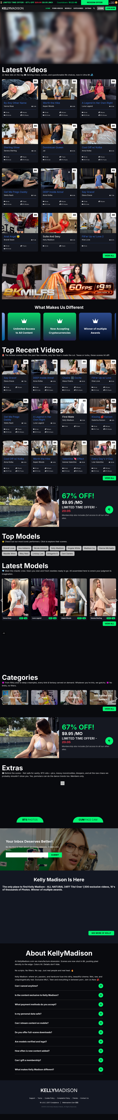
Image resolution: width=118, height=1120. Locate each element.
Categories (78, 8)
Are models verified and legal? (31, 1041)
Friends (75, 1098)
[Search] (94, 8)
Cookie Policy (50, 1098)
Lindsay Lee (37, 553)
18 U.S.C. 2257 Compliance (49, 1103)
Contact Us (84, 1098)
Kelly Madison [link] (48, 240)
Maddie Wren (9, 553)
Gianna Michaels (106, 548)
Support (32, 1098)
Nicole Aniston (40, 548)
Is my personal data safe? (28, 1013)
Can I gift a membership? (28, 1060)
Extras (88, 8)
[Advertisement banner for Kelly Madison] (59, 281)
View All (109, 256)
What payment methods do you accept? (35, 1004)
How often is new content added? (32, 1051)
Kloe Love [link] (86, 240)
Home (48, 8)
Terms (40, 1098)
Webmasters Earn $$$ (70, 1103)
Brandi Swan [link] (9, 240)
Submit (55, 855)
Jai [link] (44, 151)
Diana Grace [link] (87, 195)
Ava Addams (24, 548)
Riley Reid (24, 553)
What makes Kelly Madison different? (34, 1069)
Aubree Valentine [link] (69, 462)
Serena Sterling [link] (10, 151)
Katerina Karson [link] (98, 420)
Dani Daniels (67, 553)
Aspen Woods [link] (48, 106)
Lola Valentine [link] (97, 462)
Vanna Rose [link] (9, 106)
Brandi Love (8, 548)
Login (100, 8)
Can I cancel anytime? (26, 986)
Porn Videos (57, 8)
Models (68, 8)
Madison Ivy (89, 548)
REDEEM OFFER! (95, 2)
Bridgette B (52, 553)
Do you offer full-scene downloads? (33, 1032)
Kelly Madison (57, 548)
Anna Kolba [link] (86, 151)
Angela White (74, 548)
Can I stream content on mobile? (31, 1023)
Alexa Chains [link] (67, 381)
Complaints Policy (63, 1098)
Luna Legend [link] (87, 106)
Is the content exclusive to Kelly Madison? (37, 995)
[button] (116, 600)
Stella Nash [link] (8, 195)
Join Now (110, 8)
